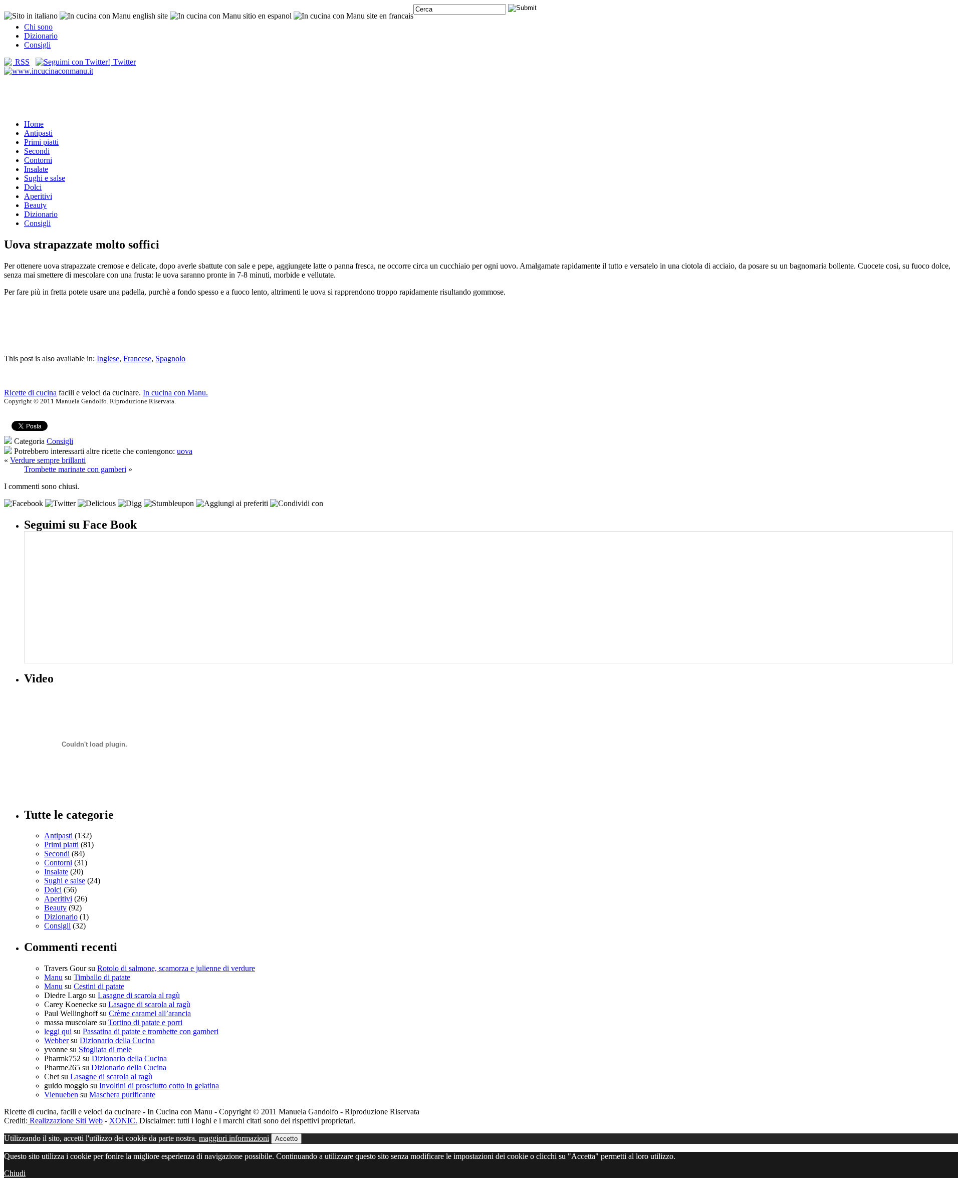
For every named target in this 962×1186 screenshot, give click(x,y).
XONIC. (123, 1120)
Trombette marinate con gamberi (75, 469)
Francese (137, 358)
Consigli (37, 45)
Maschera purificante (122, 1094)
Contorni (38, 160)
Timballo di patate (102, 977)
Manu (53, 977)
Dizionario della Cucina (117, 1040)
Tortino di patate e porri (145, 1022)
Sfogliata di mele (105, 1049)
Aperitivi (38, 196)
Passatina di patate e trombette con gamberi (150, 1031)
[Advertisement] (481, 97)
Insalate (36, 169)
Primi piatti (41, 142)
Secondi (37, 151)
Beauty (35, 205)
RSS (21, 62)
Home (34, 124)
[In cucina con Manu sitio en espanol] (231, 16)
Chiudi (15, 1173)
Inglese (108, 358)
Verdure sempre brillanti (48, 460)
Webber (56, 1040)
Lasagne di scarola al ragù (139, 995)
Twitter (123, 62)
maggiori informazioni (234, 1138)
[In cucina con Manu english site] (114, 16)
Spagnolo (170, 358)
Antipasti (38, 133)
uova (184, 451)
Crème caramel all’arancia (150, 1013)
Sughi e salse (44, 178)
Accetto (286, 1138)
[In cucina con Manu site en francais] (353, 16)
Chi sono (38, 27)
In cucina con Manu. (175, 392)
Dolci (33, 187)
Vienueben (61, 1094)
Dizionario (41, 36)
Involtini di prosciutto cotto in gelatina (159, 1085)
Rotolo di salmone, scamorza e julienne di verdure (176, 968)
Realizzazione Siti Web (65, 1120)
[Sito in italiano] (31, 16)
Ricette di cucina (30, 392)
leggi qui (58, 1031)
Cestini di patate (99, 986)
